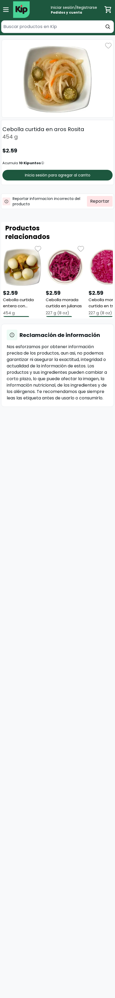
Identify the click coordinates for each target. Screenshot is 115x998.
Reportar (99, 201)
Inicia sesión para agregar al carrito (57, 175)
